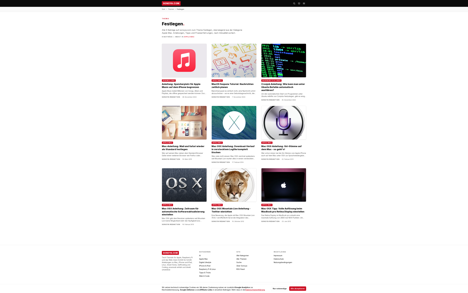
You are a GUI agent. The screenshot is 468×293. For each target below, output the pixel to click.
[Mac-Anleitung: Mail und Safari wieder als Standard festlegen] (184, 123)
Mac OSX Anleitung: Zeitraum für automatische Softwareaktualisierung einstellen (183, 211)
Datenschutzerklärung (255, 290)
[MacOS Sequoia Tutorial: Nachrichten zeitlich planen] (234, 60)
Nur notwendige (280, 289)
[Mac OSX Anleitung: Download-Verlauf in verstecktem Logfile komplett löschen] (234, 123)
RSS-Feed (240, 269)
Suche (239, 262)
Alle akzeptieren (298, 289)
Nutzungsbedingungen (283, 262)
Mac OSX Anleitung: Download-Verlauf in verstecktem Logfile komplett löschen (233, 149)
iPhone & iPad (169, 80)
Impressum (278, 255)
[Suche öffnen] (294, 3)
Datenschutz (279, 259)
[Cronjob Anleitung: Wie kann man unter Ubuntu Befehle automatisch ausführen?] (283, 60)
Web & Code (204, 276)
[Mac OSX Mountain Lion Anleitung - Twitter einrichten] (234, 185)
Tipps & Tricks (205, 273)
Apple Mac (189, 37)
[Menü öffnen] (304, 3)
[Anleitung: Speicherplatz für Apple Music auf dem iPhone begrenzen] (184, 60)
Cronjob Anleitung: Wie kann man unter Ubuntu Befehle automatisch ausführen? (283, 87)
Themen (171, 9)
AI (200, 255)
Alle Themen (241, 259)
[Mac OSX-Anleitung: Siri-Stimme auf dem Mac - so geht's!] (283, 123)
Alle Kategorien (242, 255)
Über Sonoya (241, 266)
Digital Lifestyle (205, 262)
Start (163, 9)
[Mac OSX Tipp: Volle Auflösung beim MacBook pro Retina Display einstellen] (283, 185)
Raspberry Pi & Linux (271, 80)
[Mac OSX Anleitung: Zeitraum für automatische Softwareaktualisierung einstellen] (184, 185)
